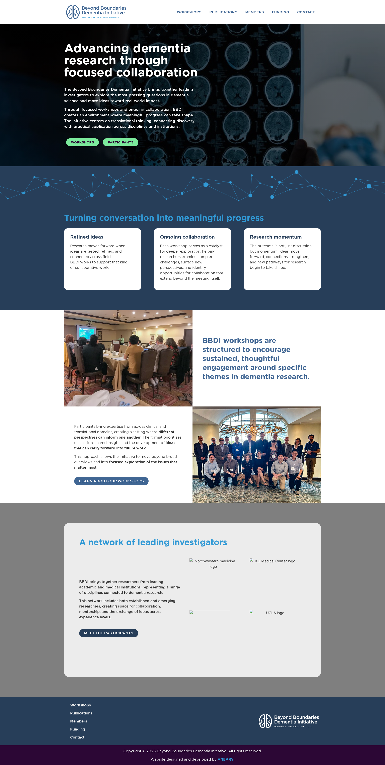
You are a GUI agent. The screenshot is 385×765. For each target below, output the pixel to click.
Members (254, 11)
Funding (280, 11)
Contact (306, 11)
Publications (223, 11)
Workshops (189, 11)
